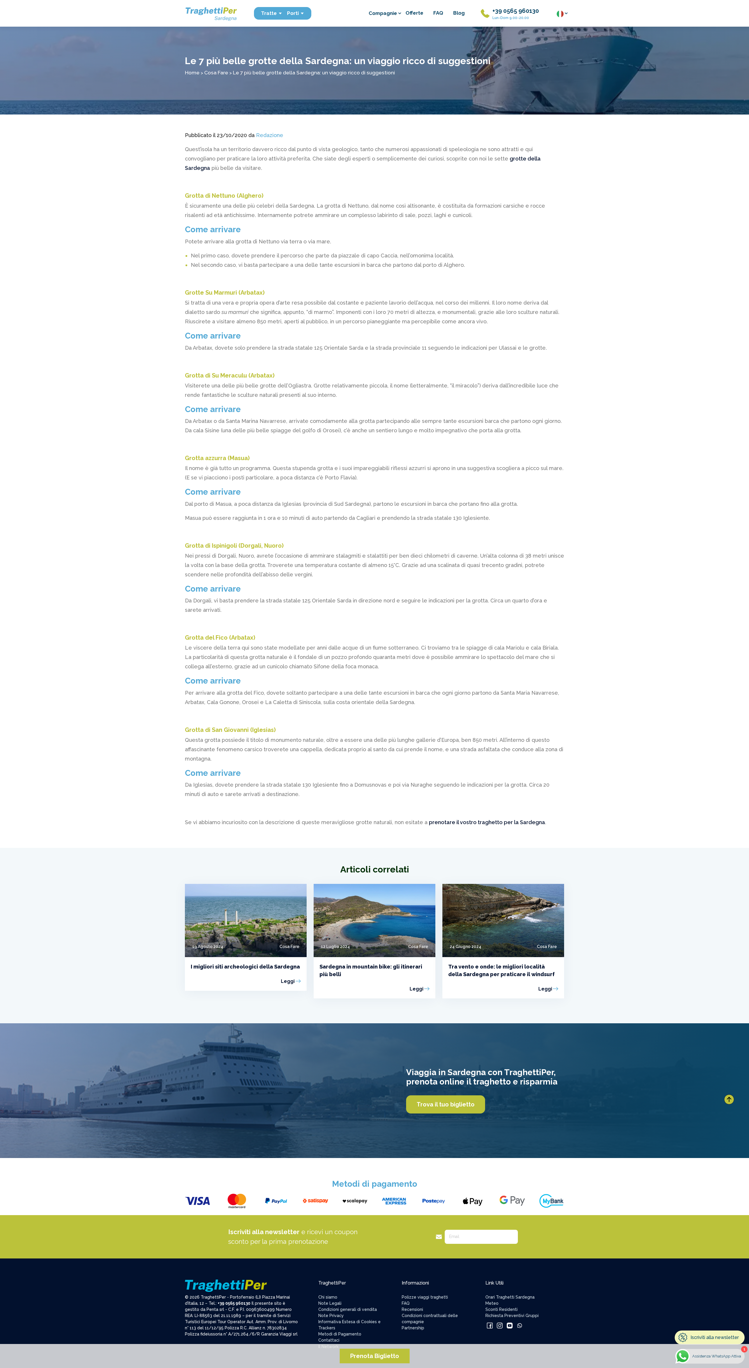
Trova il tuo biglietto (446, 1104)
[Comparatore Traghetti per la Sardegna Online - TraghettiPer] (210, 13)
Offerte (414, 13)
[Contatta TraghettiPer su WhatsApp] (519, 1325)
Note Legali (329, 1303)
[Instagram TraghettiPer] (499, 1325)
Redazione (269, 135)
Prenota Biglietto (374, 1356)
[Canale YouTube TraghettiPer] (509, 1325)
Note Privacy (331, 1315)
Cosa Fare (216, 72)
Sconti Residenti (501, 1309)
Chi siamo (327, 1297)
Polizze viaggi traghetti (425, 1297)
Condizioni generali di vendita (347, 1309)
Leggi (288, 981)
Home (192, 72)
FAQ (438, 13)
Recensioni (412, 1309)
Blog (459, 13)
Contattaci (328, 1340)
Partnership (413, 1328)
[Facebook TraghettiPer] (489, 1325)
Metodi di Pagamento (339, 1334)
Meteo (492, 1303)
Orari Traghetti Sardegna (510, 1297)
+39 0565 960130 (515, 10)
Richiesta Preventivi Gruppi (512, 1315)
